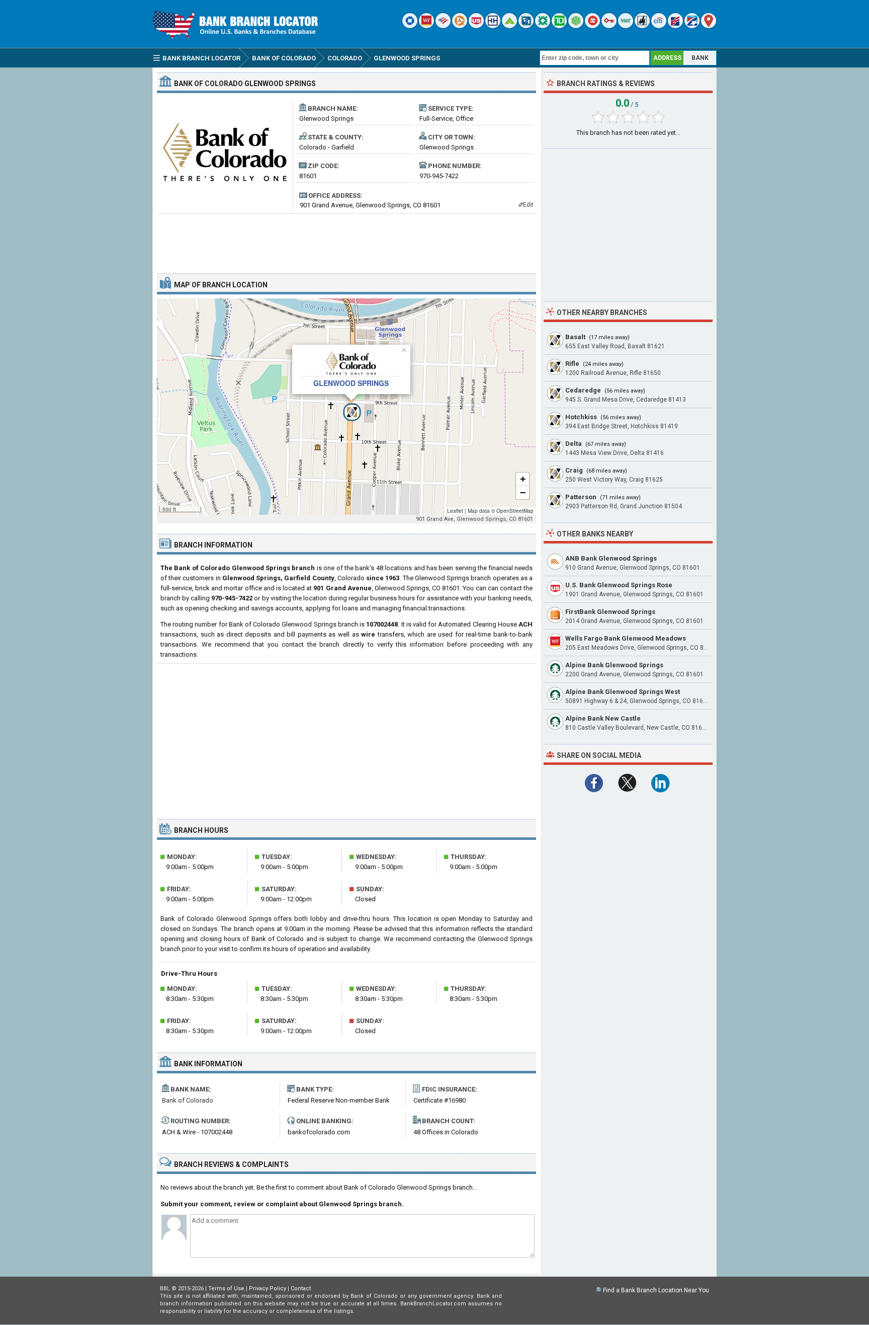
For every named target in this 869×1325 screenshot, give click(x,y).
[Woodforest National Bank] (642, 26)
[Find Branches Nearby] (708, 26)
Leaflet (455, 510)
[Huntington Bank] (575, 26)
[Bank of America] (443, 26)
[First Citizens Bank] (675, 26)
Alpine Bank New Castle (603, 718)
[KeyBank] (609, 26)
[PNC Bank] (459, 26)
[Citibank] (658, 26)
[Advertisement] (346, 239)
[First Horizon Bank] (692, 26)
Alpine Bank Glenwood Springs (614, 665)
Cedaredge (583, 390)
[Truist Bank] (492, 26)
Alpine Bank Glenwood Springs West (622, 691)
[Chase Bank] (409, 26)
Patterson (580, 497)
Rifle (572, 363)
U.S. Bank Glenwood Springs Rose (618, 585)
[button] (346, 407)
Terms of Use (226, 1288)
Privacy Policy (267, 1288)
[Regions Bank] (509, 26)
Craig (574, 470)
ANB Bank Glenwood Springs (611, 558)
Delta (573, 443)
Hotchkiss (581, 417)
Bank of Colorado (187, 1100)
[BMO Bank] (592, 26)
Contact (301, 1288)
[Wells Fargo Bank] (426, 26)
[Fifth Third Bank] (526, 26)
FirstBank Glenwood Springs (610, 611)
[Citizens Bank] (542, 26)
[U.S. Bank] (476, 26)
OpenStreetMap (515, 510)
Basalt (575, 337)
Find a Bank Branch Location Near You (656, 1290)
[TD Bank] (559, 26)
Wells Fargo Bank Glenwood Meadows (625, 638)
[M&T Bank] (625, 26)
